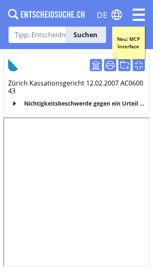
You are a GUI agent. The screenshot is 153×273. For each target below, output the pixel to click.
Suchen (85, 34)
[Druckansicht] (110, 65)
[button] (139, 15)
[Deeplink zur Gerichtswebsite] (96, 65)
